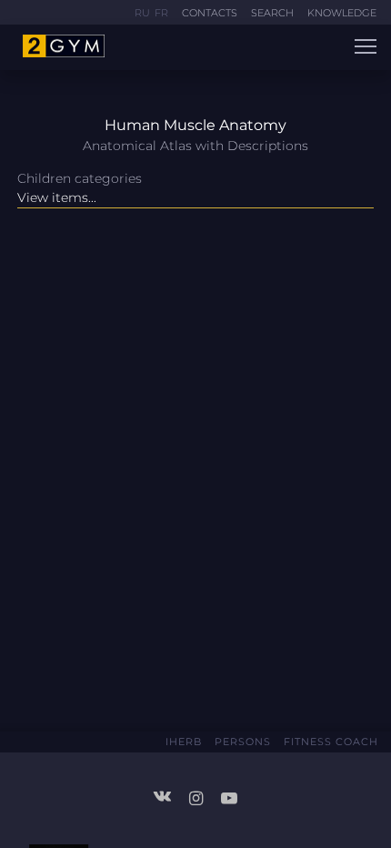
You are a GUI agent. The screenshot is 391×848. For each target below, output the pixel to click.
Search (272, 12)
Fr (161, 12)
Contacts (209, 12)
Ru (142, 12)
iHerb (183, 741)
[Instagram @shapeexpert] (202, 798)
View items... (56, 197)
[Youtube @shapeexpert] (229, 798)
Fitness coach (331, 741)
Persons (243, 741)
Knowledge (341, 12)
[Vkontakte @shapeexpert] (169, 795)
